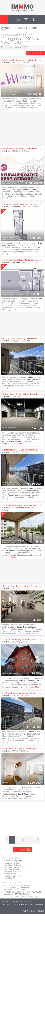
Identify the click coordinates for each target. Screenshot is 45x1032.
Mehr (5, 109)
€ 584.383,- (35, 294)
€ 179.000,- (35, 673)
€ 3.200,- (36, 620)
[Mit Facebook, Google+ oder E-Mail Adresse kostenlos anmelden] (34, 19)
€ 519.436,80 (34, 94)
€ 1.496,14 (36, 428)
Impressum (6, 905)
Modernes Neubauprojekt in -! (23, 148)
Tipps (14, 905)
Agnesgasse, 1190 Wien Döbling (16, 894)
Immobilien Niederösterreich (15, 865)
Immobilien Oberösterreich (14, 867)
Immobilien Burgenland (13, 861)
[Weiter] (38, 840)
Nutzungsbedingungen (12, 902)
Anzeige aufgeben (36, 905)
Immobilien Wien (10, 878)
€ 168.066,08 (34, 182)
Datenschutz (28, 902)
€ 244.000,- (35, 372)
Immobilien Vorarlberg (12, 876)
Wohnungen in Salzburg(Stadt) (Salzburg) (20, 896)
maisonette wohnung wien (14, 890)
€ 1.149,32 (36, 541)
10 (33, 839)
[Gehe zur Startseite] (22, 11)
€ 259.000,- (35, 782)
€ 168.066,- (35, 238)
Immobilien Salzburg (12, 869)
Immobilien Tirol (10, 874)
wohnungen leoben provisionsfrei (17, 885)
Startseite (5, 28)
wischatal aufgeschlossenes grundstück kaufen (23, 892)
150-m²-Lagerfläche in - (20, 394)
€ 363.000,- (35, 727)
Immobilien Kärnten (11, 863)
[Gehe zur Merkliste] (26, 19)
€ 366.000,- (35, 483)
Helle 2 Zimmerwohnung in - (22, 338)
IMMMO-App (22, 905)
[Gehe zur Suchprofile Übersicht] (18, 19)
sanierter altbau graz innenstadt (17, 887)
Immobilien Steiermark (13, 871)
